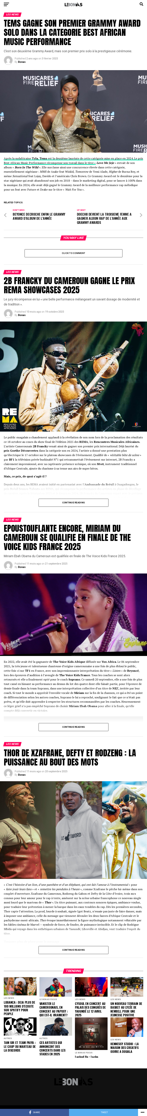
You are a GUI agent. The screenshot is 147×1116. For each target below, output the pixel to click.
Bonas (22, 61)
